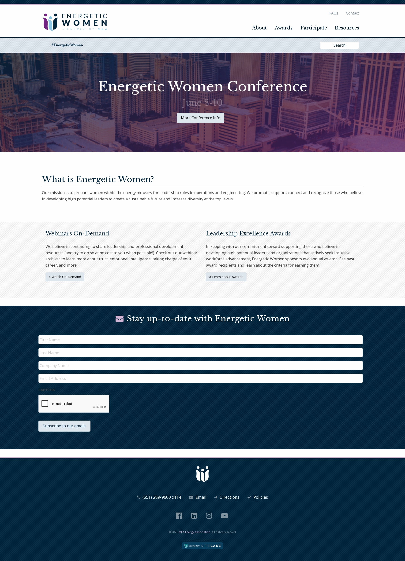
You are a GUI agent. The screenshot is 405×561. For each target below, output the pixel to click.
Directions (228, 497)
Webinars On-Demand (77, 233)
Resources (347, 28)
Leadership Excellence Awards (248, 233)
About (259, 28)
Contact (352, 13)
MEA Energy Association (194, 532)
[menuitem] (259, 28)
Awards (283, 28)
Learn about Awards (227, 277)
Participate (313, 28)
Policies (260, 497)
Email (200, 497)
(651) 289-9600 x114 (161, 497)
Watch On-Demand (66, 277)
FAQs (333, 13)
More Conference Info (200, 117)
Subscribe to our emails (64, 426)
